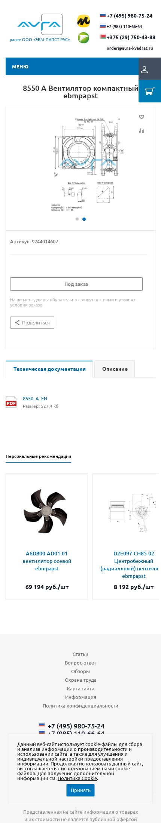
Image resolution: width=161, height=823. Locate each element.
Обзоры (80, 671)
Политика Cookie (77, 778)
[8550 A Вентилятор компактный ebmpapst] (80, 165)
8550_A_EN (35, 398)
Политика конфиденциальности (80, 705)
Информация (80, 697)
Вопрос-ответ (80, 662)
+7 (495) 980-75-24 (129, 15)
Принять (81, 790)
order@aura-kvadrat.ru (130, 47)
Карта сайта (80, 688)
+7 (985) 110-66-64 (124, 26)
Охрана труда (81, 679)
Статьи (80, 654)
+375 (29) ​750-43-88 (131, 37)
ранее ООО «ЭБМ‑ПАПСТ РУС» (40, 39)
